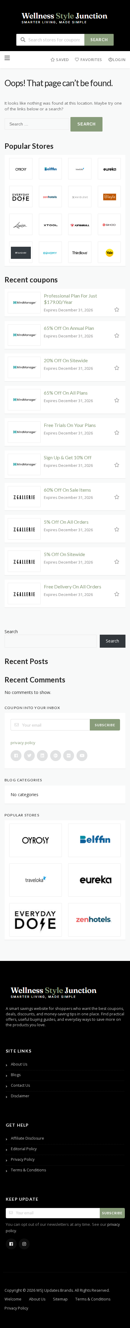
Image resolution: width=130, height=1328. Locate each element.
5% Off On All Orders (66, 522)
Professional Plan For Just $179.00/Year (70, 299)
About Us (19, 1064)
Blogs (16, 1074)
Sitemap (60, 1299)
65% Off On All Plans (66, 392)
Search (99, 39)
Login (119, 59)
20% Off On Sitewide (66, 360)
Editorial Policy (24, 1148)
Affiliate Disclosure (27, 1138)
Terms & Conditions (28, 1170)
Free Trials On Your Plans (70, 425)
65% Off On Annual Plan (69, 328)
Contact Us (20, 1085)
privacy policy (23, 742)
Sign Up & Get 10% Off (68, 457)
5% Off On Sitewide (64, 554)
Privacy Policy (22, 1159)
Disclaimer (20, 1096)
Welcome (13, 1299)
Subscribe (105, 725)
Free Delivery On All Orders (72, 586)
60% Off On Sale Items (67, 490)
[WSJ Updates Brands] (65, 17)
